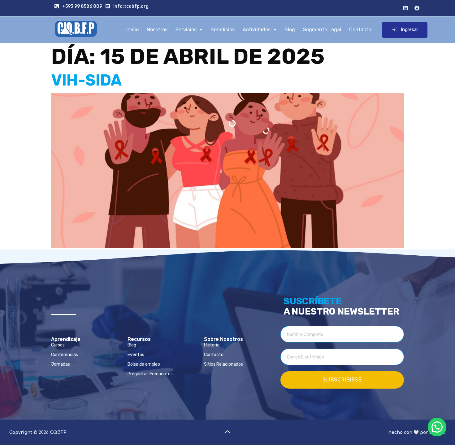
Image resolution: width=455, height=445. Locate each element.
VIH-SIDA (86, 80)
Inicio (132, 30)
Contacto (360, 30)
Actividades (257, 30)
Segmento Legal (322, 30)
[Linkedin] (405, 8)
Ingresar (409, 29)
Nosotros (157, 30)
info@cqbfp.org (131, 6)
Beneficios (222, 30)
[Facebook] (417, 8)
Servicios (186, 30)
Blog (289, 30)
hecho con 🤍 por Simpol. (417, 432)
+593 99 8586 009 (82, 6)
